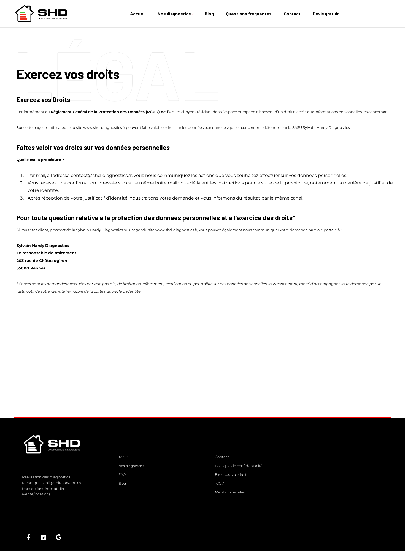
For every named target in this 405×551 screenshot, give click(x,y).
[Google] (58, 537)
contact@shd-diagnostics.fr (101, 175)
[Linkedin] (43, 537)
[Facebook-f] (28, 537)
